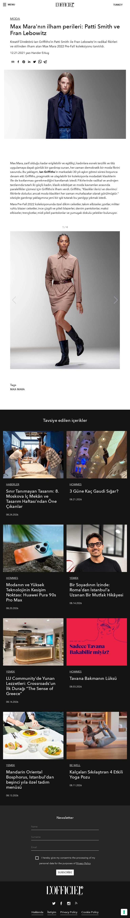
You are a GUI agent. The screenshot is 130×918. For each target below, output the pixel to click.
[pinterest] (23, 62)
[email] (13, 62)
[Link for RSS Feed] (76, 903)
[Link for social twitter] (54, 904)
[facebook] (18, 62)
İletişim (51, 912)
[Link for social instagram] (68, 904)
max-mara (17, 389)
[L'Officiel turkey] (65, 4)
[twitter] (34, 62)
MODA (15, 19)
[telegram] (45, 62)
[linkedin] (29, 62)
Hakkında (37, 912)
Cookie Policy (90, 912)
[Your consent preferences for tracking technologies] (124, 912)
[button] (116, 300)
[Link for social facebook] (61, 904)
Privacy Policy (83, 863)
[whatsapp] (40, 62)
